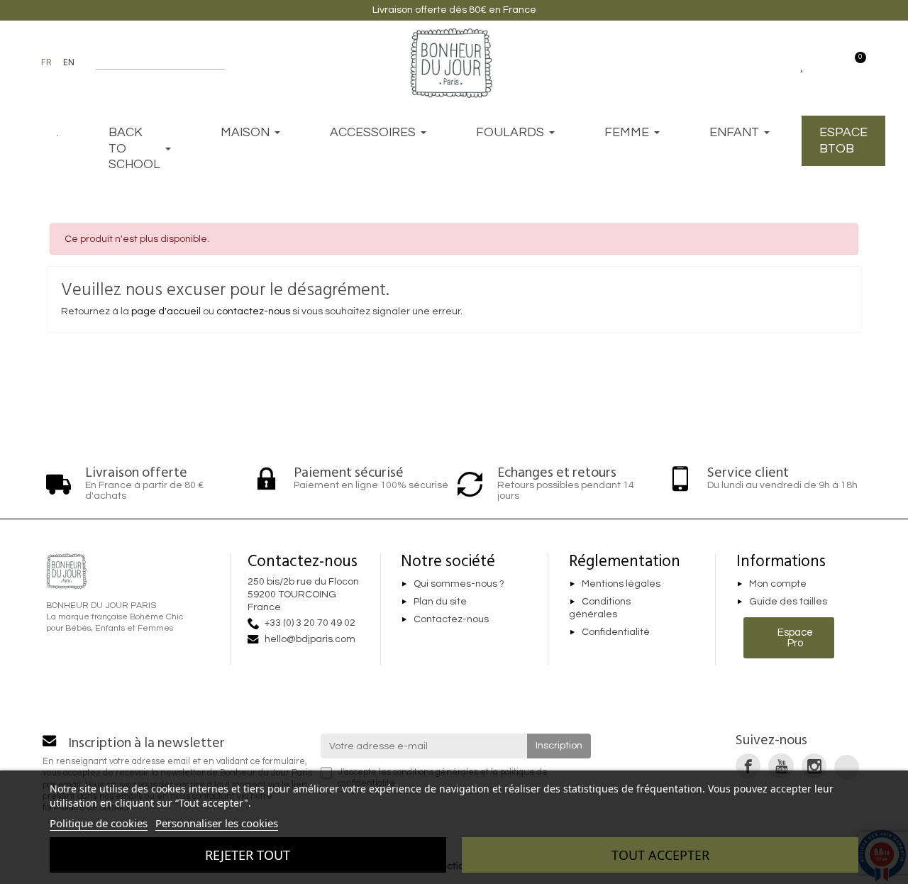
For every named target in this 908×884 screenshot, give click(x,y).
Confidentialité (616, 632)
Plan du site (440, 602)
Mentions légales (621, 584)
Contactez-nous (451, 619)
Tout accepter (660, 854)
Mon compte (778, 584)
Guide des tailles (788, 602)
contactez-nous (253, 311)
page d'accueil (166, 311)
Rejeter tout (247, 854)
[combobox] (151, 62)
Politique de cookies (99, 823)
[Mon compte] (828, 62)
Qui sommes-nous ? (459, 584)
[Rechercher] (218, 62)
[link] (748, 765)
